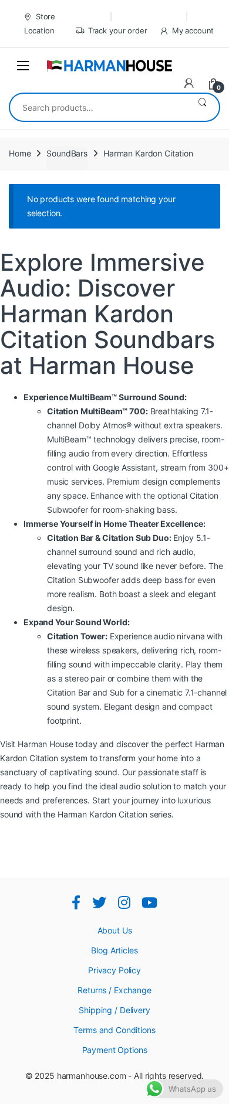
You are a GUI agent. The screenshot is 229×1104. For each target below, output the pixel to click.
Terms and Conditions (114, 1030)
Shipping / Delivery (114, 1010)
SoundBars (66, 153)
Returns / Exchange (114, 990)
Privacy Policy (114, 970)
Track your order (117, 30)
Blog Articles (114, 950)
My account (193, 30)
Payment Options (114, 1050)
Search (202, 107)
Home (20, 153)
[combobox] (98, 107)
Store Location (40, 23)
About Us (114, 930)
